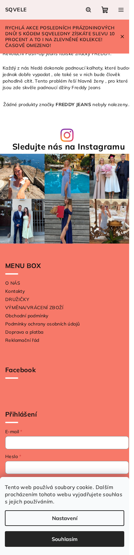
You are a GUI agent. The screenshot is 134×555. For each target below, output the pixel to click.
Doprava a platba (24, 332)
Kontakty (15, 291)
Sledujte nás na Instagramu (68, 146)
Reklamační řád (22, 340)
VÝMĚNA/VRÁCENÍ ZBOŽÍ (34, 307)
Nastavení (64, 518)
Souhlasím (64, 539)
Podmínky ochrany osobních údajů (42, 324)
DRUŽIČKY (17, 299)
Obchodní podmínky (26, 316)
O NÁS (12, 283)
